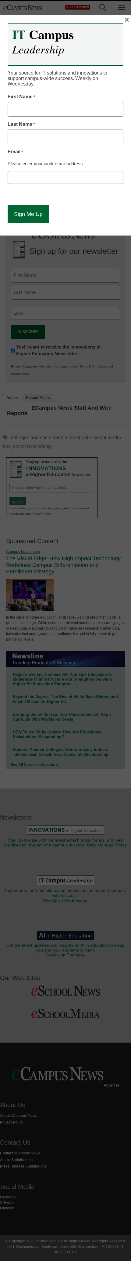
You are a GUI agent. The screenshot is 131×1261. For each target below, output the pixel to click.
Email (15, 151)
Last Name (21, 124)
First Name (21, 96)
